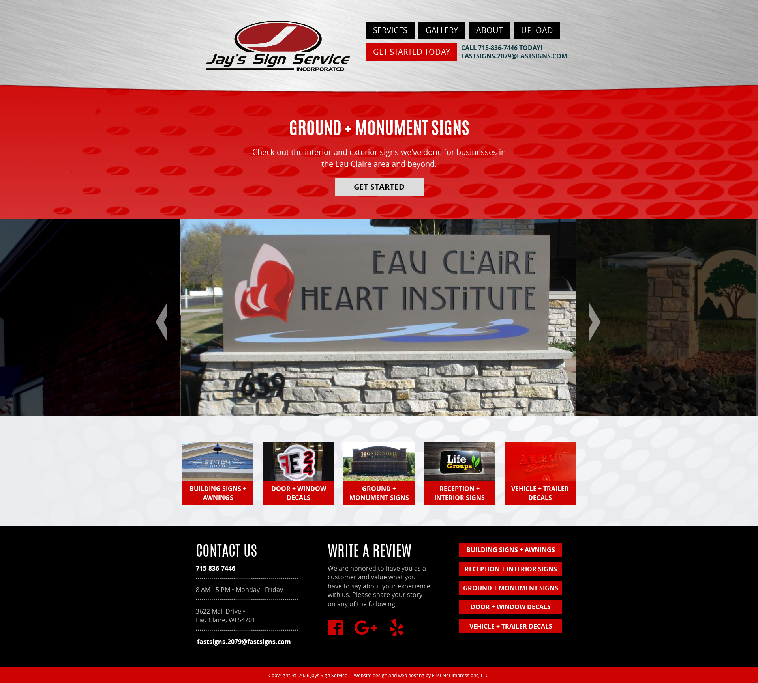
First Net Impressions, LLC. (461, 675)
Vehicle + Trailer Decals (510, 626)
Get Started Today (411, 52)
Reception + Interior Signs (511, 569)
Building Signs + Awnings (510, 549)
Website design (370, 675)
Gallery (442, 30)
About (489, 30)
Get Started (379, 186)
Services (390, 30)
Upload (537, 30)
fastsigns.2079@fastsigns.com (514, 56)
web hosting (411, 675)
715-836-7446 (498, 47)
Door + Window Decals (511, 607)
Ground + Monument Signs (510, 588)
